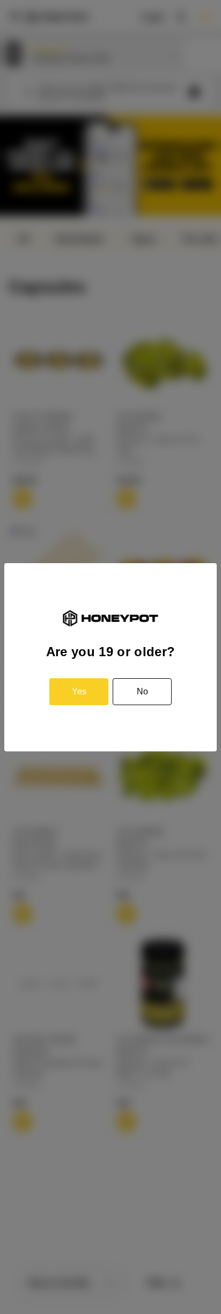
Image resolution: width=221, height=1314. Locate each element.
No (142, 691)
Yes (79, 691)
